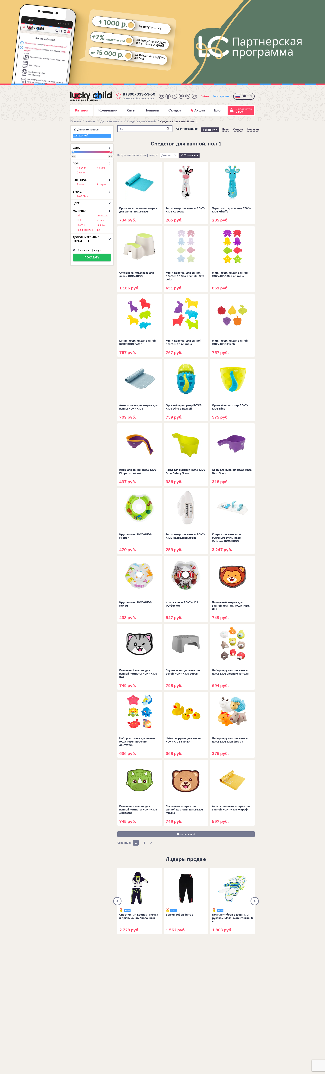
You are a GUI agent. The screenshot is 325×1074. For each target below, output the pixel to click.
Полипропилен (85, 229)
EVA (78, 215)
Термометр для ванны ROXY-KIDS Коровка (185, 209)
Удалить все (191, 155)
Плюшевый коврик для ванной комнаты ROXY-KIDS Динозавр (138, 809)
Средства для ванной (141, 121)
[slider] (72, 152)
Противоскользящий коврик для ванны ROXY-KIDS (138, 209)
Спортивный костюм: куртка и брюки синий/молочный (138, 916)
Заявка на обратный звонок (138, 98)
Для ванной (81, 135)
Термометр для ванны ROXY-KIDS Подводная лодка (185, 536)
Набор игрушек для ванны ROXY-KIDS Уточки (183, 740)
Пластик (81, 225)
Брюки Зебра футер (179, 915)
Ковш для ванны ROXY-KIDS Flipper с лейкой (137, 471)
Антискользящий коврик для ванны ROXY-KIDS (138, 407)
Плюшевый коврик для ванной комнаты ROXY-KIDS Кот (138, 674)
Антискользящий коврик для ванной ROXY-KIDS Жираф (231, 807)
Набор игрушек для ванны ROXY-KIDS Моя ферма (230, 740)
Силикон (101, 225)
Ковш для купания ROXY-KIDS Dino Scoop (232, 471)
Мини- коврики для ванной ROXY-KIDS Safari (137, 342)
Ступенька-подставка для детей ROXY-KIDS (136, 274)
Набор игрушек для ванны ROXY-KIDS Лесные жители (230, 672)
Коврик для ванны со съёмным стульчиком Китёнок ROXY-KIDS (226, 538)
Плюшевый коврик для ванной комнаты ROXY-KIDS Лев (231, 606)
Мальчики (82, 167)
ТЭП (99, 229)
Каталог (90, 121)
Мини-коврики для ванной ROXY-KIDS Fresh (230, 342)
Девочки (81, 172)
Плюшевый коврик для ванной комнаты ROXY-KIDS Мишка (185, 809)
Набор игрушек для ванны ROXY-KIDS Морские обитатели (137, 742)
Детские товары (111, 121)
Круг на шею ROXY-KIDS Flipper (135, 536)
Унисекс (101, 167)
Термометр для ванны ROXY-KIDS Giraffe (231, 209)
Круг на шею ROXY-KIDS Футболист (182, 604)
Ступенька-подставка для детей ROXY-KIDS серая (183, 672)
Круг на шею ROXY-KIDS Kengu (135, 604)
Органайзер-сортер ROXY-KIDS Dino (230, 407)
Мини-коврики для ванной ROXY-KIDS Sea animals (230, 274)
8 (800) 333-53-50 (139, 94)
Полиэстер (102, 215)
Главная (75, 121)
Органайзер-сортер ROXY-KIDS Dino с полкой (183, 407)
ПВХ (79, 220)
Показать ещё (186, 834)
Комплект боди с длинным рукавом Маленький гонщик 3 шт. (232, 918)
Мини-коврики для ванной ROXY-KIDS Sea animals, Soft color (185, 276)
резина (100, 220)
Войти (205, 96)
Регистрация (221, 96)
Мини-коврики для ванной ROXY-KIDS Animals (183, 342)
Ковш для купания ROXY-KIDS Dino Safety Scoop (185, 471)
